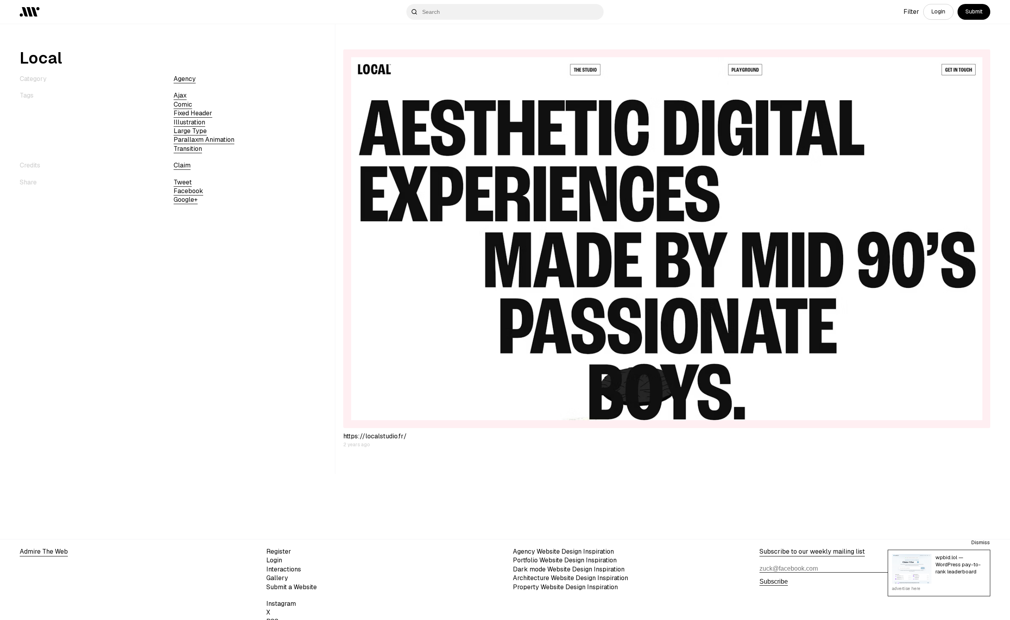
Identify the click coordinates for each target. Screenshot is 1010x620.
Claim (182, 165)
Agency (185, 79)
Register (278, 551)
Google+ (186, 199)
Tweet (183, 182)
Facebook (188, 191)
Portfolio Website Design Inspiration (565, 560)
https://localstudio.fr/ (375, 436)
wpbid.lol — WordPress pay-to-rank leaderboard (958, 564)
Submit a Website (291, 587)
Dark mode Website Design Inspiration (569, 569)
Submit (973, 11)
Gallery (277, 578)
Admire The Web (44, 551)
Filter (911, 12)
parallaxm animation (204, 139)
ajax (180, 95)
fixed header (193, 113)
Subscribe (773, 581)
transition (188, 149)
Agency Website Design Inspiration (563, 551)
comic (183, 104)
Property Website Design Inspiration (565, 587)
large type (190, 131)
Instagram (281, 603)
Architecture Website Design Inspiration (570, 578)
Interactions (283, 569)
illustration (189, 122)
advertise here (906, 588)
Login (938, 11)
